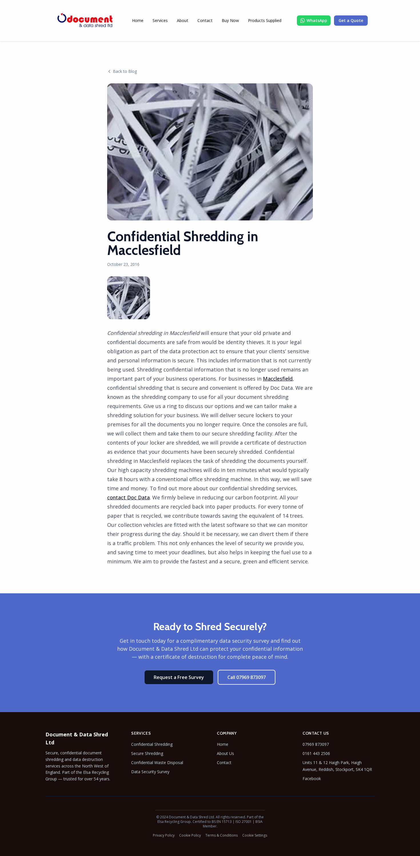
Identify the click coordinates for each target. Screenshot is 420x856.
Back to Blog (125, 71)
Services (160, 20)
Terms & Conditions (221, 835)
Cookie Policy (190, 835)
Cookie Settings (254, 835)
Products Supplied (264, 20)
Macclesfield (278, 378)
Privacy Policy (164, 835)
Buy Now (230, 20)
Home (137, 20)
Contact (205, 20)
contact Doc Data (128, 497)
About (182, 20)
